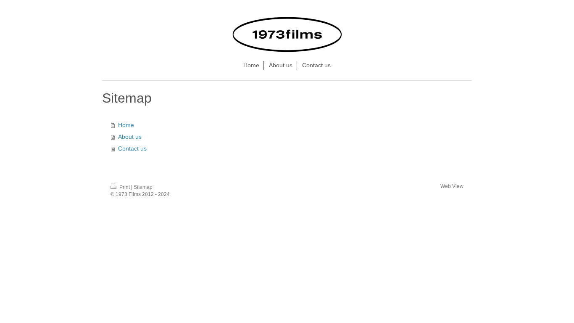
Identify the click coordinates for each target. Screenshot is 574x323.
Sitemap (143, 187)
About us (130, 136)
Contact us (132, 148)
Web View (451, 186)
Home (126, 125)
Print (124, 187)
